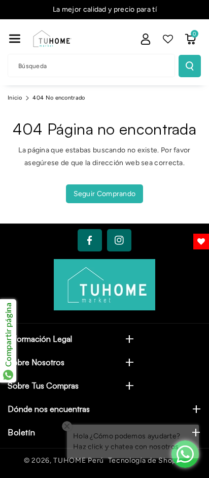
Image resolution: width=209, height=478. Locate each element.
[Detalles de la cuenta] (145, 39)
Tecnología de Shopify (147, 460)
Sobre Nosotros (36, 362)
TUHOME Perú (78, 460)
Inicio (15, 97)
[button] (15, 38)
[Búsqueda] (190, 66)
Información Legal (40, 339)
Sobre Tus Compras (43, 385)
